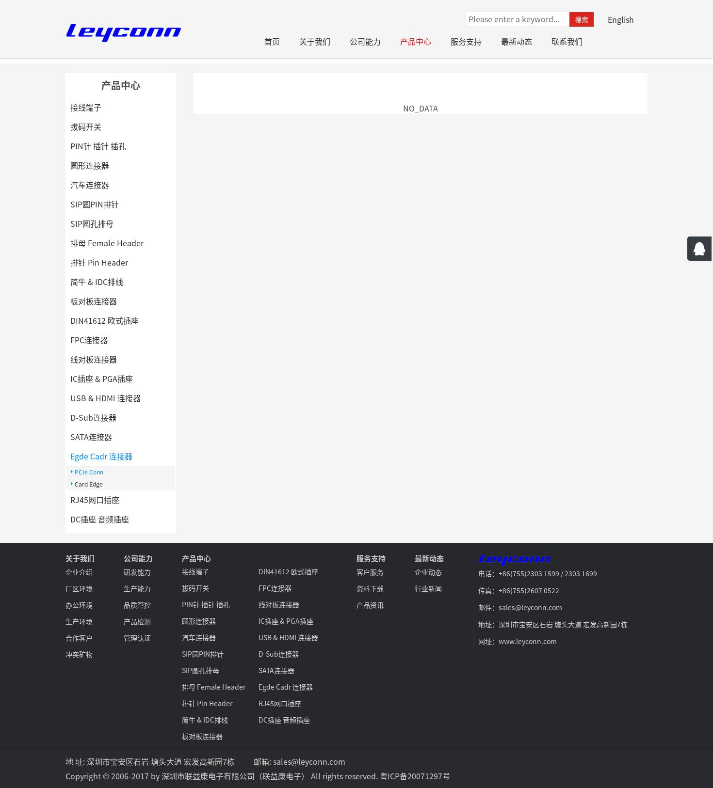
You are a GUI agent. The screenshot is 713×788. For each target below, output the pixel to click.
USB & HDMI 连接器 (105, 398)
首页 (272, 41)
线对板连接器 (93, 359)
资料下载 (370, 588)
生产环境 (79, 621)
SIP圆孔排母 (91, 223)
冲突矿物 (79, 654)
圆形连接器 (89, 165)
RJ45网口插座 (94, 499)
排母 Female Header (107, 243)
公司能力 (365, 41)
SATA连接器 (91, 436)
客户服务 (370, 572)
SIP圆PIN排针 (94, 204)
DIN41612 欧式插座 (104, 320)
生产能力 (137, 588)
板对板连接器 (93, 301)
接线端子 (85, 107)
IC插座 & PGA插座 (101, 378)
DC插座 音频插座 (99, 519)
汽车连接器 (89, 184)
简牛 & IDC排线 (96, 281)
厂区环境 (79, 588)
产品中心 (415, 41)
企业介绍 (79, 572)
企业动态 (428, 572)
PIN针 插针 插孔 (98, 146)
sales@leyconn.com (309, 761)
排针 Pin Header (99, 262)
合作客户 (79, 638)
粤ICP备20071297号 (415, 776)
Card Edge (89, 484)
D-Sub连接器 (93, 417)
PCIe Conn (89, 472)
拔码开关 (85, 126)
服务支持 (466, 41)
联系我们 (567, 41)
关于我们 (314, 41)
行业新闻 (428, 588)
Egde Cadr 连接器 (101, 456)
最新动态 (516, 41)
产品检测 (137, 621)
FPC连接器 (89, 340)
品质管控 (137, 605)
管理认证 (137, 638)
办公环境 (79, 605)
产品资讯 (370, 605)
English (621, 19)
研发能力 (137, 572)
